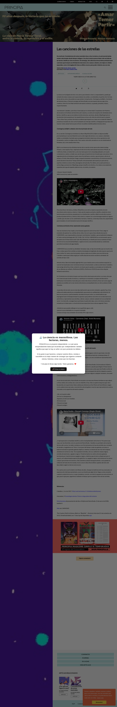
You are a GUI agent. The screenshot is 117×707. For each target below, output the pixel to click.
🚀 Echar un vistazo (58, 369)
